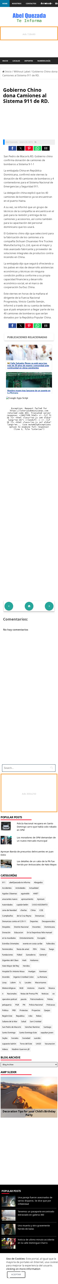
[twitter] (46, 3)
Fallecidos (50, 943)
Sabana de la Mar (9, 1021)
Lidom (13, 982)
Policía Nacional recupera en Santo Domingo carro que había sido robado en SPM (36, 826)
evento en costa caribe (32, 943)
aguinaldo (25, 893)
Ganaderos (31, 954)
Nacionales (12, 993)
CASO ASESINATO (39, 904)
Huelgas (31, 971)
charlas (23, 910)
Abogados (38, 882)
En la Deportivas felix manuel (39, 932)
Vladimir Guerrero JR (20, 1049)
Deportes (28, 61)
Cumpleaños (7, 915)
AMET (35, 893)
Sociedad (26, 1038)
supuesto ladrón (9, 1043)
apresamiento (27, 899)
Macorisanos (40, 982)
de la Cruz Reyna (24, 915)
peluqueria (6, 1004)
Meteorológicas (9, 988)
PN (24, 1004)
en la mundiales (9, 938)
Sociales (14, 1038)
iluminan (43, 971)
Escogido (41, 938)
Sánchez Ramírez (32, 1027)
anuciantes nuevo (9, 899)
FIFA (35, 949)
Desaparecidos (48, 921)
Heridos (26, 966)
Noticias (45, 993)
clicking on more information (23, 1269)
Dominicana (49, 927)
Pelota (50, 999)
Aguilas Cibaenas (9, 893)
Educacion (18, 932)
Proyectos (36, 1010)
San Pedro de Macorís (11, 1027)
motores (30, 988)
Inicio (5, 61)
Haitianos (34, 960)
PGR (17, 1004)
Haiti (24, 960)
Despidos (6, 927)
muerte (41, 988)
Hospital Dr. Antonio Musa (13, 971)
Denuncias (39, 915)
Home (4, 3)
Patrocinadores (36, 999)
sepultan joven (47, 1032)
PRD (14, 1010)
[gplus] (51, 3)
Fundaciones (7, 954)
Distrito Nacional (21, 927)
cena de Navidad (9, 910)
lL (20, 982)
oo (53, 993)
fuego (51, 949)
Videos (5, 1049)
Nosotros (16, 3)
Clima (33, 910)
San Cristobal (35, 1021)
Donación (6, 932)
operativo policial (9, 999)
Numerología (43, 61)
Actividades (20, 888)
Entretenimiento (27, 938)
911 (3, 882)
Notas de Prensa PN (29, 993)
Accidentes (7, 888)
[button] (12, 148)
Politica (5, 1010)
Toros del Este (26, 1043)
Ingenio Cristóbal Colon (23, 977)
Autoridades (7, 904)
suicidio (37, 1038)
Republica (20, 1016)
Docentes (36, 927)
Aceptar (16, 1274)
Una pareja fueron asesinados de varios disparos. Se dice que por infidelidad (35, 1200)
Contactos (31, 3)
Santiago (47, 1027)
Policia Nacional (36, 1004)
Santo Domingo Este (28, 1032)
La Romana (42, 977)
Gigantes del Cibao (10, 960)
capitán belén (22, 904)
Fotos (43, 949)
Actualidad (33, 888)
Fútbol (19, 954)
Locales (16, 61)
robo (30, 1016)
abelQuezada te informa (19, 882)
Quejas (47, 1010)
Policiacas (51, 1004)
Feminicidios (7, 949)
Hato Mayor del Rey (10, 966)
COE (41, 910)
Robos (38, 1016)
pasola (23, 999)
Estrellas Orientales (10, 943)
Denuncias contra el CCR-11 (14, 921)
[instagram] (56, 3)
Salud (23, 1021)
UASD (38, 1043)
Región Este (7, 1016)
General (42, 954)
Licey (4, 982)
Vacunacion (50, 1043)
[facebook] (41, 3)
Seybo (4, 1038)
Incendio (6, 977)
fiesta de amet (23, 949)
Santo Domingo (8, 1032)
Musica (52, 988)
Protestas (24, 1010)
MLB (21, 988)
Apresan (40, 899)
